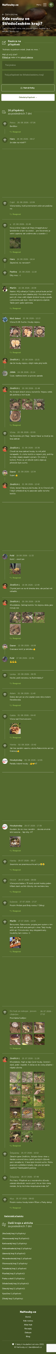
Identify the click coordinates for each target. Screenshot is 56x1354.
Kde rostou (28, 1321)
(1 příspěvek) (17, 1258)
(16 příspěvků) (15, 1283)
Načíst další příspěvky (13, 1216)
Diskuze (28, 1332)
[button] (44, 4)
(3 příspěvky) (14, 1263)
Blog (28, 1336)
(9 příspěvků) (13, 1253)
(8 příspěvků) (15, 1238)
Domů (28, 1317)
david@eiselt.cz (35, 1347)
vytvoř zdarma (27, 57)
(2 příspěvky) (14, 1243)
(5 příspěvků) (13, 1273)
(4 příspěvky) (14, 1233)
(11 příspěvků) (13, 1288)
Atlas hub (28, 1325)
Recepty (28, 1328)
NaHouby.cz (10, 4)
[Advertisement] (28, 172)
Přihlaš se (6, 57)
